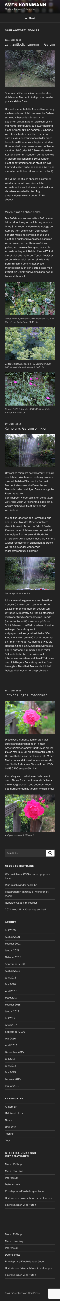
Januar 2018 (12, 1011)
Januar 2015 (12, 1086)
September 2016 (15, 1031)
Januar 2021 (12, 950)
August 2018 (12, 970)
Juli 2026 (10, 930)
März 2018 (11, 997)
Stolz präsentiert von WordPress (22, 1293)
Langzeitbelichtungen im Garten (30, 44)
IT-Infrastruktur (14, 1113)
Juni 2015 (10, 1065)
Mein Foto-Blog (14, 1171)
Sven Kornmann (25, 4)
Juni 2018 (10, 977)
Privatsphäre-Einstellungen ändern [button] (25, 1191)
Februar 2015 (13, 1079)
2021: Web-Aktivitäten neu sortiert (25, 909)
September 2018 (15, 964)
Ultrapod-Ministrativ (17, 612)
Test (7, 1140)
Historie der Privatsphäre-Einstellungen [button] (28, 1198)
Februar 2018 (13, 1004)
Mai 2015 (10, 1072)
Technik (9, 1133)
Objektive (10, 1126)
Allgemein (11, 1106)
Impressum (11, 1177)
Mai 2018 (10, 984)
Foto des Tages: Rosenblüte (26, 695)
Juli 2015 (10, 1058)
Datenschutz (12, 1184)
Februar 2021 (12, 943)
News (8, 1120)
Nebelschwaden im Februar (21, 902)
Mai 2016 (10, 1038)
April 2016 (11, 1045)
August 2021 (12, 936)
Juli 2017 (10, 1018)
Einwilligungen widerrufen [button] (20, 1204)
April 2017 (11, 1025)
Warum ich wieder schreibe (21, 885)
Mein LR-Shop (13, 1164)
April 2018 (11, 991)
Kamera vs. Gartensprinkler (25, 428)
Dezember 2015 (14, 1052)
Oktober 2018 (13, 957)
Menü (32, 18)
